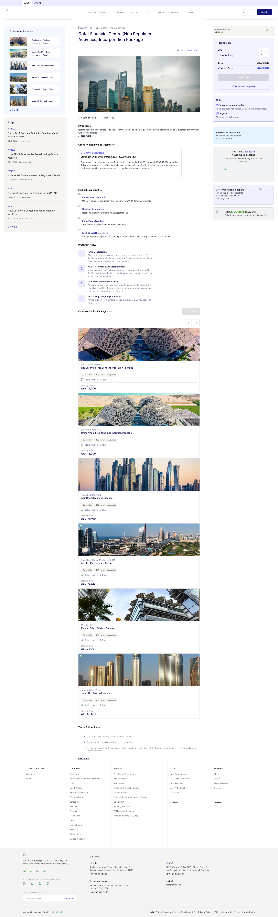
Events (217, 778)
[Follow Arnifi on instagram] (25, 872)
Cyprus (73, 811)
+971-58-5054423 (175, 874)
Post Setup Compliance (125, 774)
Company (30, 774)
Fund (28, 778)
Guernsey (74, 774)
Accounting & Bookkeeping (126, 788)
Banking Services (122, 806)
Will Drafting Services (124, 811)
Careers (217, 788)
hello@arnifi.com (173, 884)
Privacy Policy (205, 912)
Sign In (264, 12)
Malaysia (74, 829)
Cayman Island (77, 797)
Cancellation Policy (230, 912)
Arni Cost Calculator (179, 778)
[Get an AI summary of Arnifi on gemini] (57, 912)
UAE (72, 783)
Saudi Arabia (76, 788)
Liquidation (119, 802)
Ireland (73, 820)
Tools (148, 12)
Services (134, 12)
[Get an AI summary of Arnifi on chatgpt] (53, 912)
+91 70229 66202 (98, 874)
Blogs (216, 774)
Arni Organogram (178, 774)
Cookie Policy (248, 912)
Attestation (119, 783)
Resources (174, 12)
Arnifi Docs (175, 792)
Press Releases (221, 783)
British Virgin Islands (79, 792)
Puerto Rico (75, 834)
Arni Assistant (176, 783)
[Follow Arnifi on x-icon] (45, 872)
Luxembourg (76, 825)
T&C (216, 912)
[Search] (244, 12)
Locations (118, 12)
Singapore (75, 802)
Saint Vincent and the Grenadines (85, 778)
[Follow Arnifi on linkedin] (38, 872)
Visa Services (120, 778)
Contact (190, 12)
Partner (161, 12)
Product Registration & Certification (130, 797)
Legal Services (120, 792)
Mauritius (74, 806)
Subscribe (69, 898)
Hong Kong (75, 815)
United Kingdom (77, 839)
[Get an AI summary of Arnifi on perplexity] (61, 912)
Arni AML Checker (178, 788)
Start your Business (97, 12)
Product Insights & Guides (126, 815)
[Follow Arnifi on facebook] (32, 872)
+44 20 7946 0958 (99, 892)
